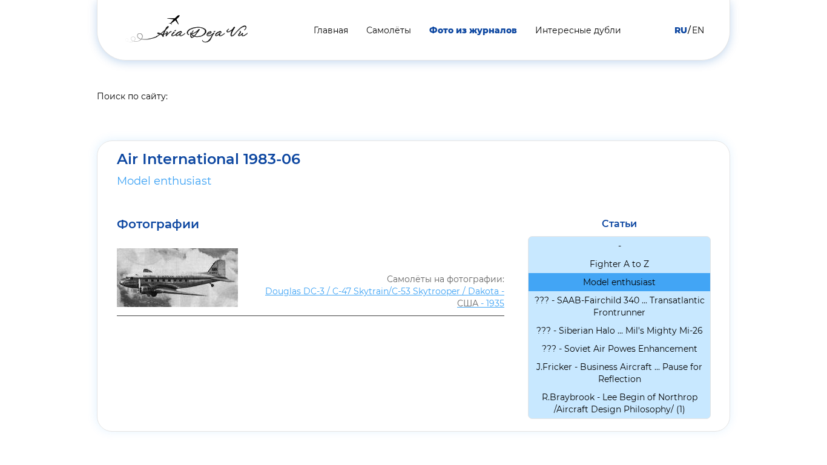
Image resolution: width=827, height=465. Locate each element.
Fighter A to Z (619, 264)
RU (680, 30)
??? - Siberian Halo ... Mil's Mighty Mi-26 (619, 330)
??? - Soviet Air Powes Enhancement (619, 348)
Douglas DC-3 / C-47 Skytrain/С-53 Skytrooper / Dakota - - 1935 (384, 297)
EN (698, 30)
